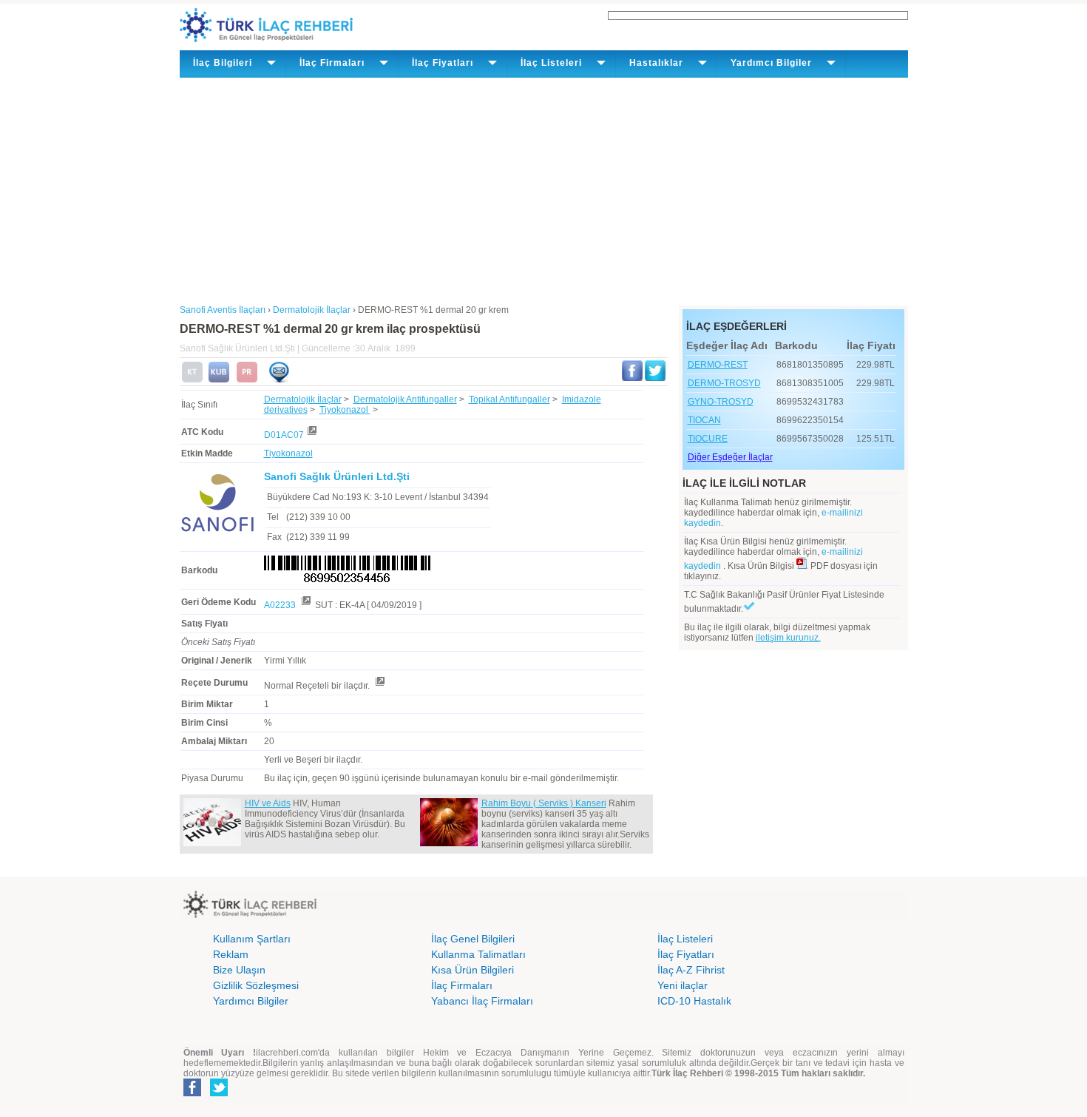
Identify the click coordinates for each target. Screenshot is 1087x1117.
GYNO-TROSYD (721, 401)
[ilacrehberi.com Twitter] (219, 1093)
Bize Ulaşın (239, 970)
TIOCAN (704, 420)
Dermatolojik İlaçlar (303, 399)
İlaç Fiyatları (685, 954)
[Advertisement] (544, 188)
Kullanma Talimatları (478, 954)
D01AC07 (284, 435)
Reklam (230, 954)
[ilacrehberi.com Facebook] (192, 1093)
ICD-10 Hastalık (694, 1001)
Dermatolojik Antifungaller (405, 399)
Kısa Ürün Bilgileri (472, 970)
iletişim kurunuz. (788, 637)
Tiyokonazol (344, 410)
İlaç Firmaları (461, 985)
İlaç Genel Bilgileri (473, 939)
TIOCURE (708, 438)
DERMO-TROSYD (724, 383)
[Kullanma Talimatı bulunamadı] (192, 379)
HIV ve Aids (268, 803)
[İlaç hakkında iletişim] (278, 379)
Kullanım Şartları (252, 939)
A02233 (281, 605)
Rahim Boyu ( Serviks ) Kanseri (543, 803)
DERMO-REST (718, 365)
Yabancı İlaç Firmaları (482, 1001)
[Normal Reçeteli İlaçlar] (379, 686)
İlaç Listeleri (685, 939)
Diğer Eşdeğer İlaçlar (730, 457)
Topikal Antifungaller (509, 399)
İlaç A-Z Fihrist (691, 970)
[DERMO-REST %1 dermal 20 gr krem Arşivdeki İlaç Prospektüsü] (247, 379)
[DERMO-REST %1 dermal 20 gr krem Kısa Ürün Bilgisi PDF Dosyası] (802, 566)
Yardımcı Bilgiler (250, 1001)
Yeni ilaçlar (682, 985)
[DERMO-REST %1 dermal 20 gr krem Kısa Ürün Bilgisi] (219, 379)
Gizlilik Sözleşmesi (256, 985)
